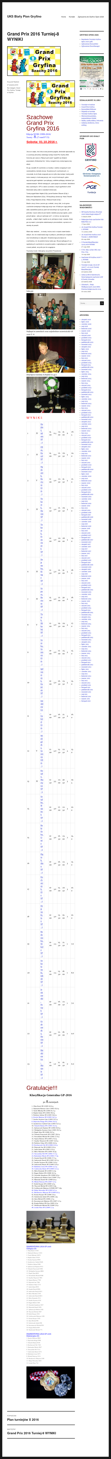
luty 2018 (84, 531)
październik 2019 (87, 494)
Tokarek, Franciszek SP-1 (42, 539)
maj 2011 (84, 694)
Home (63, 16)
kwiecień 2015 (86, 599)
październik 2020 (87, 469)
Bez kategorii (11, 88)
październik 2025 (87, 342)
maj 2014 (84, 622)
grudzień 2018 (86, 513)
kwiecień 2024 (86, 379)
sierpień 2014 (86, 617)
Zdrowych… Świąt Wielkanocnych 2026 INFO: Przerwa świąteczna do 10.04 (91, 287)
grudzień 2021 (86, 438)
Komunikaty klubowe (88, 109)
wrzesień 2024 (86, 369)
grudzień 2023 (86, 388)
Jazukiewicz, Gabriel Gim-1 (42, 716)
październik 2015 (87, 590)
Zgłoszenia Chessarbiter (89, 44)
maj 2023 (84, 401)
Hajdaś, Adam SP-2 (42, 433)
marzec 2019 (85, 506)
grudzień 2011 (86, 685)
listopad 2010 (86, 701)
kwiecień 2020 (86, 481)
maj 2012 (84, 674)
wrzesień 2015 (86, 592)
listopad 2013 (85, 635)
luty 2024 (84, 383)
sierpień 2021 (86, 447)
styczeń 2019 (85, 510)
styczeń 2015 (85, 606)
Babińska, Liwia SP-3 (42, 837)
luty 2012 (84, 681)
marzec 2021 (85, 458)
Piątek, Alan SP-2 (42, 863)
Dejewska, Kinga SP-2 (42, 571)
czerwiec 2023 (86, 399)
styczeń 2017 (85, 558)
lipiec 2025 (85, 349)
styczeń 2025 (86, 360)
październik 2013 (87, 637)
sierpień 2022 (86, 422)
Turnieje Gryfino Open (89, 114)
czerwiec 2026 (86, 324)
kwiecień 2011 (86, 696)
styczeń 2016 (85, 583)
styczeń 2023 (85, 410)
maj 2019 (84, 501)
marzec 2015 (85, 601)
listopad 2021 (86, 440)
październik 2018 (87, 517)
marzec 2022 (85, 431)
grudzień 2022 (86, 413)
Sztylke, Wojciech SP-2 (42, 808)
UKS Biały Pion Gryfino (24, 16)
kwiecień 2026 (86, 329)
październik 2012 (87, 665)
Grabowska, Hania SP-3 (42, 1033)
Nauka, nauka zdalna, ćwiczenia (92, 121)
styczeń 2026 (86, 335)
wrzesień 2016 (86, 567)
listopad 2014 (86, 610)
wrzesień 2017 (86, 542)
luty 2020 (84, 485)
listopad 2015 (86, 587)
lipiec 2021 (85, 449)
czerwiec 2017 (86, 547)
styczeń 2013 (85, 658)
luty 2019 (84, 508)
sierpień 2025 (86, 347)
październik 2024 (87, 367)
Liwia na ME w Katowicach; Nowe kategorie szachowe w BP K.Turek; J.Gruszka (92, 277)
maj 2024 (84, 376)
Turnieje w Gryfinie (88, 105)
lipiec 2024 (85, 372)
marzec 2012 (85, 678)
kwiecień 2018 (86, 526)
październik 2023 (87, 392)
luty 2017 (84, 556)
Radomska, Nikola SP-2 (42, 944)
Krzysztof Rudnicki (13, 82)
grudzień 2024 (86, 363)
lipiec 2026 (85, 322)
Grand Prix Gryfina (88, 107)
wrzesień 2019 (86, 497)
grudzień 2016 (86, 560)
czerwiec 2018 (86, 522)
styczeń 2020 (86, 488)
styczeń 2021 (85, 463)
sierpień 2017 (86, 544)
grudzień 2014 (86, 608)
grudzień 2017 (86, 535)
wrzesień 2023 (86, 394)
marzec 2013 (85, 653)
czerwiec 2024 (86, 374)
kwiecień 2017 (86, 551)
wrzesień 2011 (86, 692)
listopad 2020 (86, 467)
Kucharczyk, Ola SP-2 (42, 889)
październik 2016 (87, 565)
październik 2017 (87, 540)
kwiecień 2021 (86, 456)
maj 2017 (84, 549)
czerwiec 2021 (86, 451)
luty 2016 (84, 581)
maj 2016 (84, 574)
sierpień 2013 (86, 642)
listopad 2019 (86, 492)
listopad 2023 (86, 390)
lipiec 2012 (85, 669)
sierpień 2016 (86, 569)
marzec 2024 (85, 381)
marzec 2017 (85, 553)
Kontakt (72, 16)
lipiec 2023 (85, 397)
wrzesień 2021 (86, 444)
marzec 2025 (85, 356)
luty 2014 (84, 628)
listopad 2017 (86, 537)
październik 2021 (87, 442)
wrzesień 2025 (86, 344)
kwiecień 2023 (86, 404)
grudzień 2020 (86, 465)
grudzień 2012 (86, 660)
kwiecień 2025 (86, 354)
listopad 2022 (86, 415)
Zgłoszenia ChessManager (90, 46)
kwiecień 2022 (86, 428)
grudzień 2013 (86, 633)
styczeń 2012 (85, 683)
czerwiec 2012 (86, 671)
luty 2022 (84, 433)
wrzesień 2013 (86, 640)
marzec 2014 (85, 626)
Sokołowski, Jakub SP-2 (42, 973)
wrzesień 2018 (86, 519)
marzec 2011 (85, 699)
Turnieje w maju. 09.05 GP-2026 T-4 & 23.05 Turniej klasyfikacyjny (90, 267)
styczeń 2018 (85, 533)
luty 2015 (84, 603)
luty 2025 (84, 358)
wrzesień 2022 (86, 419)
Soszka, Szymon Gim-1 (42, 652)
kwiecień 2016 (86, 576)
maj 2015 (84, 597)
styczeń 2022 (86, 435)
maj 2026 (84, 326)
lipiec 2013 (85, 644)
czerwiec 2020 (86, 476)
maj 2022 (84, 426)
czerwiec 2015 (86, 594)
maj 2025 (84, 351)
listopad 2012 (86, 662)
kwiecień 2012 (86, 676)
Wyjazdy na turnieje (88, 111)
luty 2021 (84, 460)
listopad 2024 (86, 365)
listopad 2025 (86, 340)
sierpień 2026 (86, 319)
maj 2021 (84, 453)
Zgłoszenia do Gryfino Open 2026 (91, 16)
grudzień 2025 (86, 338)
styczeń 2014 (85, 631)
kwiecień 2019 (86, 503)
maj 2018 (84, 524)
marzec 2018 (85, 528)
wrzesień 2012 (86, 667)
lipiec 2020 (85, 474)
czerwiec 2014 (86, 619)
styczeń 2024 (86, 385)
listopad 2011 (85, 687)
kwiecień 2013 (86, 651)
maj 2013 (84, 649)
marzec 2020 (85, 483)
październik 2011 (87, 690)
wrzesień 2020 (86, 472)
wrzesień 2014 (86, 615)
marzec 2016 (85, 578)
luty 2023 (84, 408)
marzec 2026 (85, 331)
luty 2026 (84, 333)
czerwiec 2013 (86, 646)
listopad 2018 (86, 515)
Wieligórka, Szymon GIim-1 (42, 751)
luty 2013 (84, 656)
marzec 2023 (85, 406)
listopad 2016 (86, 562)
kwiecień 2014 (86, 624)
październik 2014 (87, 612)
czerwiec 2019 (86, 499)
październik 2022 (87, 417)
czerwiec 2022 (86, 424)
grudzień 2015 (86, 585)
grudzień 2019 (86, 490)
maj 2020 (84, 478)
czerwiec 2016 (86, 572)
